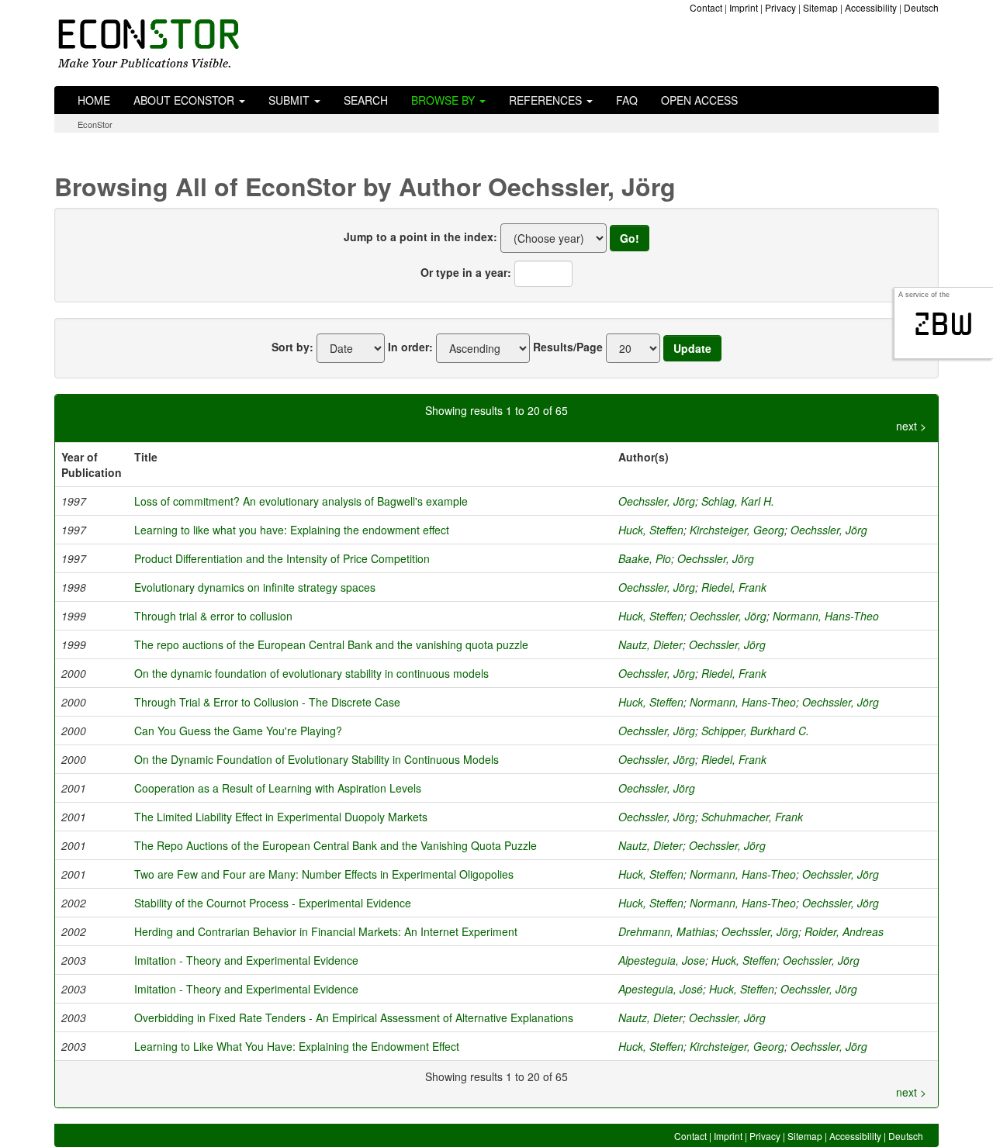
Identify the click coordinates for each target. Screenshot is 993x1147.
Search (366, 100)
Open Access (699, 100)
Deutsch (921, 7)
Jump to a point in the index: (420, 236)
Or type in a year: (465, 272)
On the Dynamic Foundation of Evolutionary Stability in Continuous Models (316, 759)
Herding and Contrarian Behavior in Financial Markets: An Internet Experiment (325, 931)
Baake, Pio (644, 558)
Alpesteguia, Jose (661, 960)
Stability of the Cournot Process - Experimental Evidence (272, 902)
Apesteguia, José (660, 989)
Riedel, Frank (733, 587)
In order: (410, 346)
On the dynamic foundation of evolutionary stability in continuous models (311, 673)
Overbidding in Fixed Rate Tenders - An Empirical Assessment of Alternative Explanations (353, 1017)
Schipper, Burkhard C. (755, 730)
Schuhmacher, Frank (752, 816)
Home (94, 100)
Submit (290, 100)
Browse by (444, 100)
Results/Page (568, 346)
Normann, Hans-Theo (826, 616)
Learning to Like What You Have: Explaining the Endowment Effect (296, 1046)
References (547, 100)
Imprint (743, 7)
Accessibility (871, 7)
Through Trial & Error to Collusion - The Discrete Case (267, 702)
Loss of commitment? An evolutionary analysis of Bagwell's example (301, 501)
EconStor (95, 124)
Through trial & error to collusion (213, 616)
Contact (706, 7)
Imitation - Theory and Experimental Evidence (246, 960)
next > (911, 426)
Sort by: (292, 346)
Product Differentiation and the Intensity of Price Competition (282, 558)
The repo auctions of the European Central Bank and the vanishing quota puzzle (331, 644)
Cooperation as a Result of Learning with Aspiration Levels (277, 788)
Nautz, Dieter (650, 644)
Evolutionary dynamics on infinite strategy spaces (254, 587)
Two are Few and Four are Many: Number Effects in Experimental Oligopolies (324, 874)
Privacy (780, 7)
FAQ (627, 100)
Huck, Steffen (650, 529)
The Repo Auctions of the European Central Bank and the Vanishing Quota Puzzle (335, 845)
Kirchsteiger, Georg (737, 529)
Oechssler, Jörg (656, 501)
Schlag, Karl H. (737, 501)
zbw (944, 324)
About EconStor (185, 100)
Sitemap (820, 7)
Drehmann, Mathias (666, 931)
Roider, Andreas (844, 931)
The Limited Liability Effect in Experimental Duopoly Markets (280, 816)
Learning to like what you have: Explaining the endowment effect (291, 529)
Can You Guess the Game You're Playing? (238, 730)
